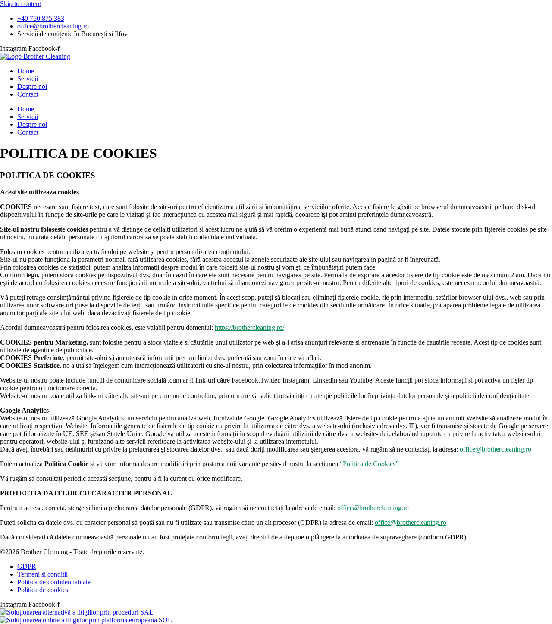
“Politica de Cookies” (369, 463)
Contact (27, 94)
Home (25, 71)
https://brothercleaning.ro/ (249, 327)
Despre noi (32, 86)
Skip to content (20, 3)
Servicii (27, 78)
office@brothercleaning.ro (495, 449)
